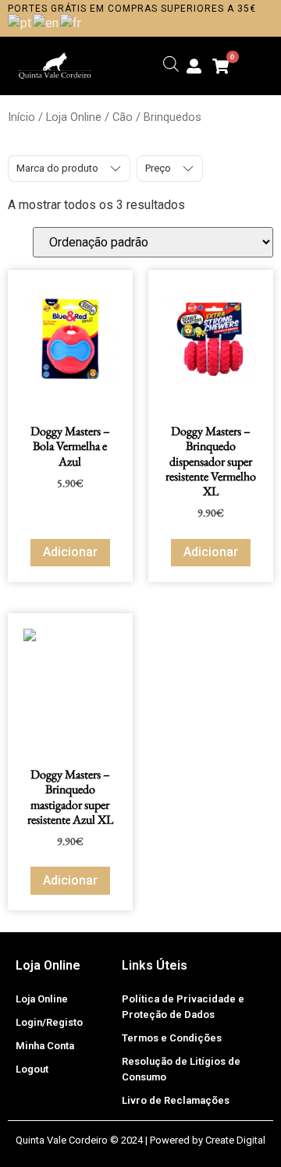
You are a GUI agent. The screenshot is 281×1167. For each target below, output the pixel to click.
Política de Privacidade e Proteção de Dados (183, 1006)
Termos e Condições (172, 1038)
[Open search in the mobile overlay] (171, 64)
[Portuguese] (20, 22)
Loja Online (73, 117)
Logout (32, 1069)
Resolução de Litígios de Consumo (181, 1069)
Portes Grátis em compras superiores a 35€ (132, 8)
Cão (122, 117)
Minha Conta (45, 1046)
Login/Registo (49, 1022)
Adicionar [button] (70, 551)
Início (21, 117)
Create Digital (235, 1140)
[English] (46, 22)
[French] (71, 22)
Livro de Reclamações (175, 1100)
